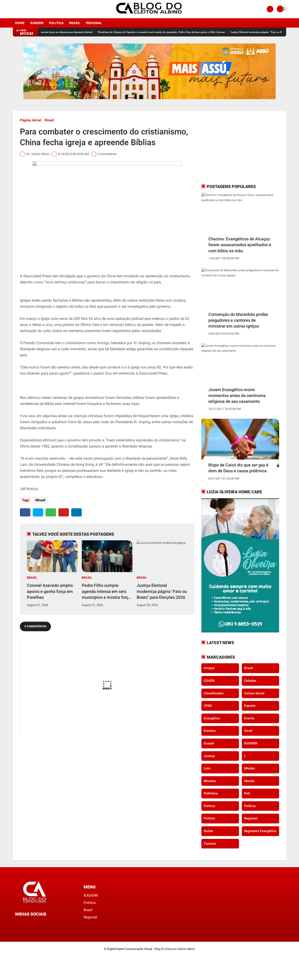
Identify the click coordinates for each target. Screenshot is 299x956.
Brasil (74, 23)
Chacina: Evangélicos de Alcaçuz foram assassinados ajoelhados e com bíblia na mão (239, 244)
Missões (210, 781)
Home (20, 23)
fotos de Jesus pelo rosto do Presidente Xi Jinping (109, 422)
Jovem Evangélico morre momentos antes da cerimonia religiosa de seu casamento (237, 395)
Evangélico (212, 718)
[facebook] (14, 9)
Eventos (210, 730)
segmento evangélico (260, 831)
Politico (209, 818)
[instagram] (20, 9)
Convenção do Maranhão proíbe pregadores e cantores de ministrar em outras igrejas (238, 320)
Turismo (210, 843)
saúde (208, 831)
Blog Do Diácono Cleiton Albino (174, 949)
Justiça (209, 756)
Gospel (209, 743)
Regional (94, 23)
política (250, 806)
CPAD (208, 705)
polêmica (211, 793)
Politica (56, 23)
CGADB (209, 680)
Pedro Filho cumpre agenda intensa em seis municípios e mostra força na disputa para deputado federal (106, 591)
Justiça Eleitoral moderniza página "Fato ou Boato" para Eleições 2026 (251, 32)
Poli (247, 793)
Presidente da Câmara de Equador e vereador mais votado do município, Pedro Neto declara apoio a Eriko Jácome (142, 32)
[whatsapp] (51, 512)
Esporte (250, 705)
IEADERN (36, 23)
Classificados (214, 693)
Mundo (249, 781)
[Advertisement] (230, 147)
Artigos (209, 668)
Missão (249, 768)
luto (207, 768)
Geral (248, 730)
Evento (249, 718)
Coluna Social (254, 693)
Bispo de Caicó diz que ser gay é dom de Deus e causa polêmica (238, 467)
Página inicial (30, 120)
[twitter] (38, 512)
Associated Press (153, 373)
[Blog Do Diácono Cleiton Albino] (149, 15)
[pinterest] (63, 512)
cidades (250, 680)
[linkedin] (76, 512)
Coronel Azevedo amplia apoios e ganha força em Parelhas (50, 591)
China (111, 276)
